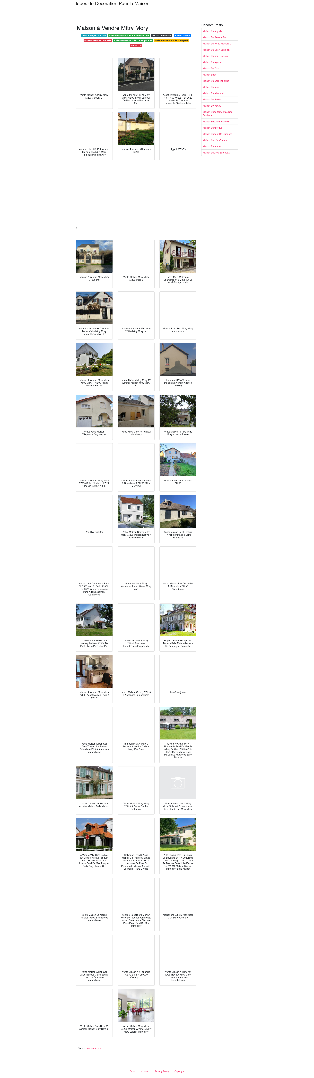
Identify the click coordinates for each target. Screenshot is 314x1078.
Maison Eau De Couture (215, 140)
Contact (145, 1071)
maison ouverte (182, 35)
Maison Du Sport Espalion (216, 49)
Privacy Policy (162, 1071)
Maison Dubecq (211, 87)
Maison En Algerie (212, 62)
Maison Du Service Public (216, 37)
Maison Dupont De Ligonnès (217, 134)
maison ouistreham (161, 35)
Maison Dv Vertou (212, 105)
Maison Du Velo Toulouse (216, 80)
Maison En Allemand (213, 93)
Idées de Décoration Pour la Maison (112, 3)
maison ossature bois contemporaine (133, 40)
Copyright (179, 1071)
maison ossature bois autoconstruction (129, 35)
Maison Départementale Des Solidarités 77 (217, 113)
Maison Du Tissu (211, 68)
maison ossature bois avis (97, 40)
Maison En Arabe (212, 146)
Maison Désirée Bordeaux (216, 152)
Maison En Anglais (212, 31)
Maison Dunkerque (212, 127)
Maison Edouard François (216, 121)
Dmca (133, 1071)
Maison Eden (209, 74)
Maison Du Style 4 (212, 99)
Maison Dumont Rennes (215, 56)
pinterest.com (94, 1048)
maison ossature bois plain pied (171, 40)
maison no (136, 45)
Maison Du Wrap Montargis (217, 43)
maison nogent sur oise (94, 35)
